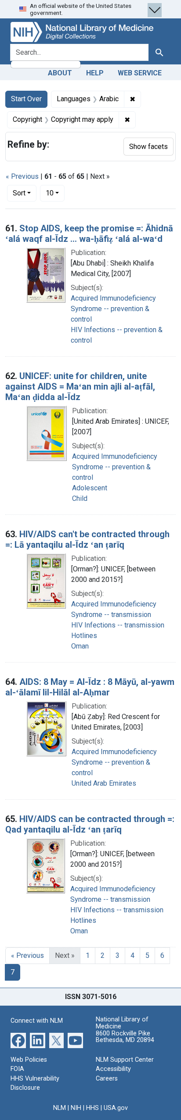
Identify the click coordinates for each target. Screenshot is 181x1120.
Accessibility (113, 1069)
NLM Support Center (125, 1059)
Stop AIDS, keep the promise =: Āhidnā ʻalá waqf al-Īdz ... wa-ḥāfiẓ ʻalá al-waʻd (89, 233)
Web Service (140, 73)
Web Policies (29, 1059)
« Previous (22, 176)
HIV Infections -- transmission (117, 625)
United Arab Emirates (104, 783)
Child (79, 498)
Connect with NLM (37, 1020)
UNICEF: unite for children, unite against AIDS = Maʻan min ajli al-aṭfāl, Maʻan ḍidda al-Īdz (80, 386)
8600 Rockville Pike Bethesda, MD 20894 (125, 1037)
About (60, 73)
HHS (92, 1108)
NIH (76, 1108)
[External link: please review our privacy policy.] (18, 1039)
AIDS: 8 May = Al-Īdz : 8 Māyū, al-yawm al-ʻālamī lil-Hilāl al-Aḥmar (89, 687)
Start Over (26, 99)
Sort (19, 193)
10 (55, 192)
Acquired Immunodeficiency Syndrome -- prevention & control (113, 308)
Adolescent (89, 488)
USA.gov (116, 1108)
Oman (80, 646)
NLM (59, 1108)
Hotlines (84, 635)
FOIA (17, 1069)
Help (95, 73)
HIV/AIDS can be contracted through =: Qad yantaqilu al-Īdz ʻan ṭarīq (89, 824)
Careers (107, 1078)
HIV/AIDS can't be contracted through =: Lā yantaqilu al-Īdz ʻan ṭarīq (87, 539)
